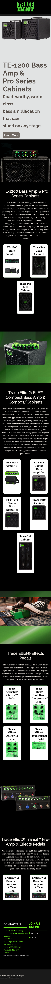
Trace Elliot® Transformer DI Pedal (39, 734)
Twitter (34, 937)
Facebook (34, 933)
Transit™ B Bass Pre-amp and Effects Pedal (12, 884)
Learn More (11, 135)
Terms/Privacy (14, 978)
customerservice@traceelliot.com (16, 955)
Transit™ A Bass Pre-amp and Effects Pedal (39, 884)
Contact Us (12, 924)
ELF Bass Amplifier (12, 464)
